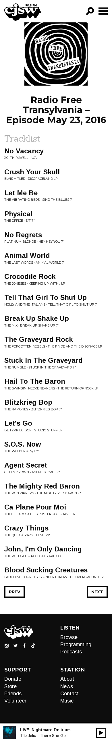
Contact (69, 693)
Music (67, 701)
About (67, 679)
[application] (101, 733)
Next (97, 592)
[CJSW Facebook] (24, 645)
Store (10, 686)
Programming (75, 644)
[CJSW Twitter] (15, 645)
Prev (14, 592)
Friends (13, 693)
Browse (69, 637)
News (66, 686)
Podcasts (71, 652)
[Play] (101, 733)
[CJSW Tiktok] (33, 645)
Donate (12, 679)
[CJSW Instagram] (6, 645)
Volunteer (15, 701)
